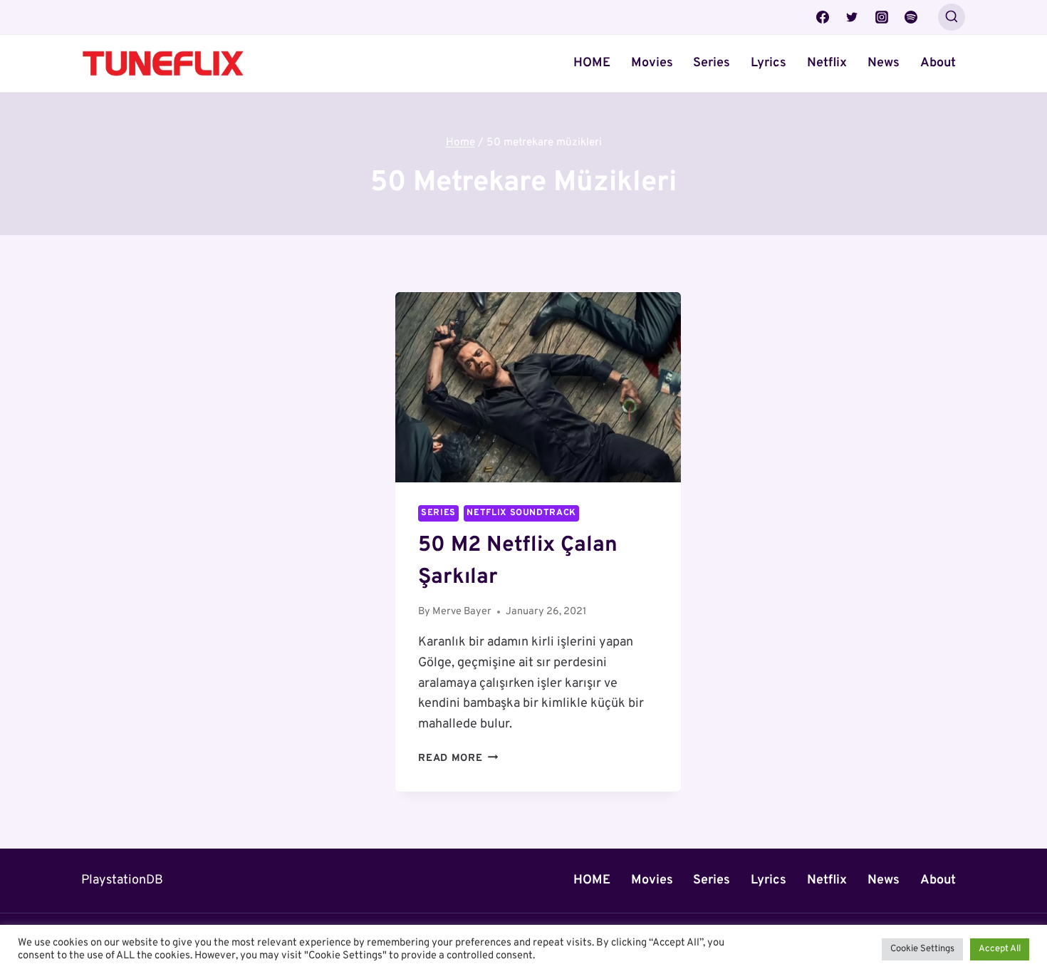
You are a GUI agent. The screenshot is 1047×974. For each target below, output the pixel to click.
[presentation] (538, 387)
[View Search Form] (951, 17)
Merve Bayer (461, 611)
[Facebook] (822, 17)
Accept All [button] (1000, 949)
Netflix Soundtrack (521, 513)
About (938, 63)
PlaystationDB (122, 880)
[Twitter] (852, 17)
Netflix (827, 63)
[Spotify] (911, 17)
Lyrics (768, 63)
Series (711, 63)
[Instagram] (882, 17)
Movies (652, 63)
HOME (591, 63)
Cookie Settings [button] (922, 949)
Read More (458, 758)
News (884, 63)
